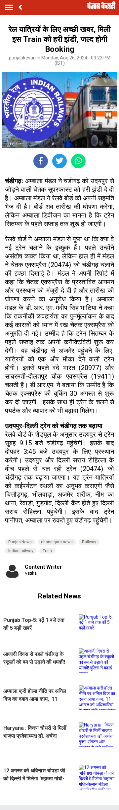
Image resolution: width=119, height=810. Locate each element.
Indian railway (20, 551)
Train (47, 551)
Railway (89, 542)
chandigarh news (57, 542)
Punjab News (20, 542)
